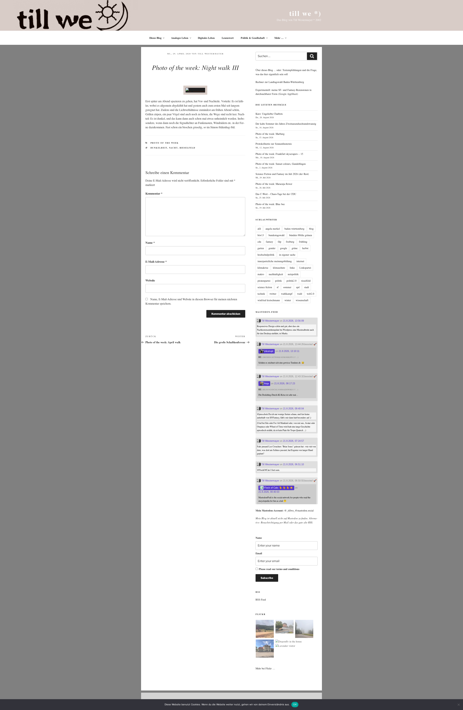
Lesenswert (228, 38)
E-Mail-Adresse (156, 261)
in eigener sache (287, 254)
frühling (303, 241)
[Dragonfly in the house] (288, 642)
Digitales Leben (206, 38)
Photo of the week (164, 142)
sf (278, 287)
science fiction (265, 287)
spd (298, 287)
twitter (273, 293)
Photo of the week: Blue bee (270, 204)
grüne (295, 248)
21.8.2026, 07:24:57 (293, 441)
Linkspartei (305, 267)
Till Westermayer (211, 53)
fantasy (269, 241)
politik (278, 280)
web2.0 (310, 293)
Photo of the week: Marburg (270, 133)
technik (261, 293)
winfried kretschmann (269, 300)
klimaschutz (279, 267)
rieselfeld (188, 147)
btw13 (261, 235)
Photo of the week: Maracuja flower (274, 184)
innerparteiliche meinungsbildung (275, 261)
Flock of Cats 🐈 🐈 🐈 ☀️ (278, 487)
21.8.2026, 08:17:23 (284, 383)
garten (261, 248)
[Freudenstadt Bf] (265, 649)
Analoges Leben (179, 38)
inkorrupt (268, 351)
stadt (306, 287)
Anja (266, 383)
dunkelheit (158, 147)
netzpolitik (293, 274)
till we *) (305, 13)
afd (259, 228)
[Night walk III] (195, 90)
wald (299, 293)
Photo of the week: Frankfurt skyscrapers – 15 (279, 154)
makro (261, 274)
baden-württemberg (294, 228)
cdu (259, 241)
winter (287, 300)
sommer (287, 287)
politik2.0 (291, 280)
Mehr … (279, 38)
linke (292, 267)
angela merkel (273, 228)
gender (272, 248)
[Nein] (458, 704)
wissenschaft (302, 300)
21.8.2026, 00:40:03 (268, 491)
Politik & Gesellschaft (253, 38)
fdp (279, 241)
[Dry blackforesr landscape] (265, 629)
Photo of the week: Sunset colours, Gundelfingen (281, 163)
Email (259, 553)
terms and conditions (287, 569)
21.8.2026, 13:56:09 (293, 320)
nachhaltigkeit (276, 274)
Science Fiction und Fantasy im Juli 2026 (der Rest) (282, 174)
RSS (310, 522)
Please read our (279, 569)
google (283, 248)
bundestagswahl (276, 235)
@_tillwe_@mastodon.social (299, 510)
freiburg (290, 241)
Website (150, 280)
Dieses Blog (155, 38)
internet (300, 261)
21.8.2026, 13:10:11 (289, 351)
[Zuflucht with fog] (284, 627)
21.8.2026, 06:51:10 (293, 464)
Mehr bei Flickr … (265, 668)
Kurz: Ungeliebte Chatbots (269, 113)
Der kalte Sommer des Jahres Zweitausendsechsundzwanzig (286, 123)
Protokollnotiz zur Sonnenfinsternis (274, 143)
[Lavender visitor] (285, 646)
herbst (305, 248)
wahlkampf (286, 293)
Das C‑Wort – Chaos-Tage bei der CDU (276, 194)
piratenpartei (264, 280)
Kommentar (153, 193)
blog (311, 228)
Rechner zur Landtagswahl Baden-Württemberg (280, 82)
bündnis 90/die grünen (300, 235)
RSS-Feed (261, 599)
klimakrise (263, 267)
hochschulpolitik (266, 254)
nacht (173, 147)
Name (150, 242)
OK (295, 704)
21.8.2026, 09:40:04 (293, 408)
